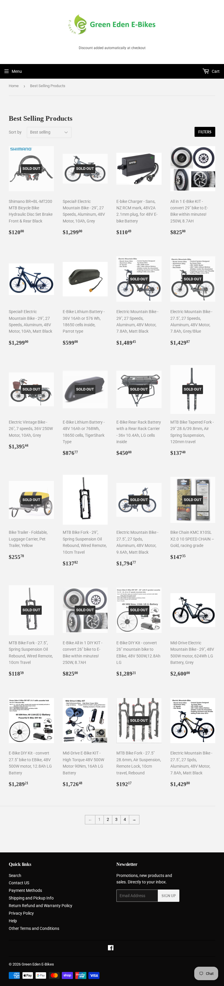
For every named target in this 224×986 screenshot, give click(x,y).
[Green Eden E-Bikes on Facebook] (111, 948)
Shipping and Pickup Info (31, 898)
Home (14, 86)
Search (15, 875)
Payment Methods (25, 890)
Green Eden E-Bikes (38, 964)
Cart (215, 71)
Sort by (15, 132)
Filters (204, 132)
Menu (17, 71)
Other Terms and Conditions (34, 928)
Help (13, 920)
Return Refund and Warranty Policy (40, 905)
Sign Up (169, 896)
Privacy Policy (21, 913)
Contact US (19, 882)
